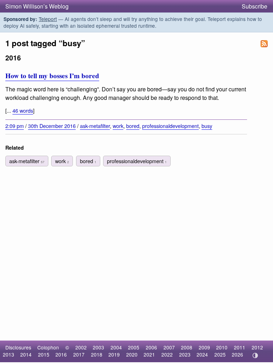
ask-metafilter (95, 125)
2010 (222, 347)
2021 (149, 354)
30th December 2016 (52, 125)
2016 (61, 354)
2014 (26, 354)
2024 (202, 354)
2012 (257, 347)
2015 (43, 354)
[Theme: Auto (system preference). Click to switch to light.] (255, 355)
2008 (186, 347)
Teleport (48, 18)
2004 (116, 347)
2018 (96, 354)
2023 (185, 354)
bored (132, 125)
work (118, 125)
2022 (167, 354)
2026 (237, 354)
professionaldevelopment (170, 125)
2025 (220, 354)
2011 (239, 347)
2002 (81, 347)
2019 (114, 354)
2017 (79, 354)
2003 (98, 347)
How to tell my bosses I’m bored (52, 76)
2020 (132, 354)
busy (207, 125)
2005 (133, 347)
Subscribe (254, 6)
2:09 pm (14, 125)
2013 (8, 354)
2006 (151, 347)
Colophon (48, 347)
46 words (22, 110)
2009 (204, 347)
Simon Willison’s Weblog (37, 6)
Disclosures (18, 347)
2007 (169, 347)
